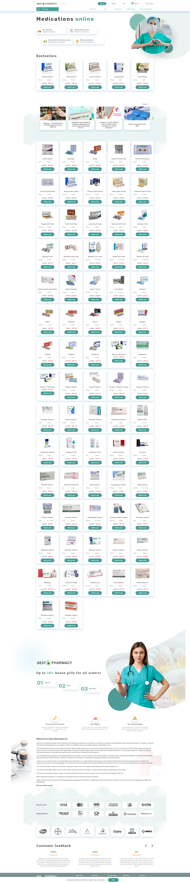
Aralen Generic (71, 419)
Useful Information (145, 9)
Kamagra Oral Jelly (95, 256)
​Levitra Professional (47, 191)
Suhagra (142, 322)
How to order (131, 9)
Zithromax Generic (47, 452)
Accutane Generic (142, 517)
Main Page (126, 875)
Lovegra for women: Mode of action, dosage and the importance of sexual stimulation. (109, 125)
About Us (93, 9)
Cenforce (142, 289)
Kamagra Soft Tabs (119, 224)
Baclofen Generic (71, 550)
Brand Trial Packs (118, 354)
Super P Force (95, 289)
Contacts (151, 3)
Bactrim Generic (47, 485)
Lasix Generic (119, 582)
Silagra (118, 322)
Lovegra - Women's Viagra (118, 387)
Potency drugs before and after (137, 125)
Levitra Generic (95, 77)
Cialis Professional (142, 159)
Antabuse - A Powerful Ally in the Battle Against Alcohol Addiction (53, 125)
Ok (113, 880)
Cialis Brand (142, 77)
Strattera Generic (71, 615)
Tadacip (47, 354)
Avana (95, 159)
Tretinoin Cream (71, 582)
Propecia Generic (142, 387)
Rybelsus (47, 582)
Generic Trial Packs (47, 387)
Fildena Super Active (95, 191)
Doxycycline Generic (118, 485)
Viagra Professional (118, 159)
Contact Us (118, 9)
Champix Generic (47, 419)
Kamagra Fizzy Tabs (71, 256)
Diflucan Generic (95, 550)
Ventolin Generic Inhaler (119, 517)
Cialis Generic (71, 77)
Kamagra (71, 159)
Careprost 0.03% (95, 452)
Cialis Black (118, 289)
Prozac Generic (47, 517)
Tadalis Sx (95, 354)
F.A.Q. (105, 9)
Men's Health (79, 875)
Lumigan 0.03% (71, 452)
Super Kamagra (71, 289)
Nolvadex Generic (47, 615)
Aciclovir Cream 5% (71, 485)
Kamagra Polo (47, 256)
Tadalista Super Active (142, 191)
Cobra (47, 322)
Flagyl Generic (142, 485)
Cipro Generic (95, 485)
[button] (153, 118)
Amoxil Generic (118, 452)
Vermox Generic (119, 550)
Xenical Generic (71, 387)
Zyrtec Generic (142, 550)
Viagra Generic (47, 77)
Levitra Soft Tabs (95, 224)
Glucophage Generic (95, 517)
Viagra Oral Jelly (119, 256)
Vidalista (71, 322)
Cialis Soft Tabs (71, 224)
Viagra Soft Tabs (47, 224)
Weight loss (95, 875)
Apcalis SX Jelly (142, 256)
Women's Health (112, 875)
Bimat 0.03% (142, 419)
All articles (145, 104)
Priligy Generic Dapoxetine (47, 289)
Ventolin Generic (71, 517)
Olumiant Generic (95, 419)
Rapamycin (142, 354)
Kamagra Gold (142, 224)
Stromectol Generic (119, 419)
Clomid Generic (95, 387)
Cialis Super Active (119, 191)
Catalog (44, 9)
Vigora (95, 322)
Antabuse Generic (47, 550)
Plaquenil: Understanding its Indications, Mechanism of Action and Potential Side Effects (81, 125)
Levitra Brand (47, 159)
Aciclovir (142, 452)
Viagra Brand (119, 77)
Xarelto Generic (142, 582)
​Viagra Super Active (71, 191)
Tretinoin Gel (95, 582)
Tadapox (71, 354)
